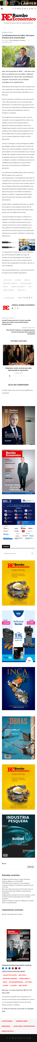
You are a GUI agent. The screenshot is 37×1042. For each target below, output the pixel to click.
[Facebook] (13, 9)
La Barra (13, 985)
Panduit (5, 286)
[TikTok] (16, 968)
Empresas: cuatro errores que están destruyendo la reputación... (18, 369)
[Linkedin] (20, 9)
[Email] (25, 9)
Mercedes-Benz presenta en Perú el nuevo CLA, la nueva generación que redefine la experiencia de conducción (17, 891)
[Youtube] (22, 9)
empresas (27, 280)
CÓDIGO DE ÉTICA (8, 1031)
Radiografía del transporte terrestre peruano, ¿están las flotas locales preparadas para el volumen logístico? (18, 897)
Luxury (5, 985)
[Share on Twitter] (25, 298)
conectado (19, 390)
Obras (5, 982)
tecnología (21, 290)
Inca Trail (22, 975)
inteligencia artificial (10, 283)
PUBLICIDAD (6, 1026)
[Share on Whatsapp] (29, 298)
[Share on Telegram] (31, 298)
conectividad (7, 280)
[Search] (35, 9)
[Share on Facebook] (23, 298)
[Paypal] (32, 9)
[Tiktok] (29, 9)
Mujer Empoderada (16, 982)
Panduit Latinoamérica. (18, 286)
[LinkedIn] (9, 968)
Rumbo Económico (8, 290)
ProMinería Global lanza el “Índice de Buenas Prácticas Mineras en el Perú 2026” (16, 880)
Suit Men (28, 982)
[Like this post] (20, 298)
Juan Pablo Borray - (26, 283)
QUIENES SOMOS (22, 1021)
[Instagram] (18, 9)
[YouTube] (13, 968)
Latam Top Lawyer (10, 975)
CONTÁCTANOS (7, 1021)
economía (18, 280)
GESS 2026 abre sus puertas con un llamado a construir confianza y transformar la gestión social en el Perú (17, 885)
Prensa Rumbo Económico (17, 40)
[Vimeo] (27, 9)
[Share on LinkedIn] (27, 298)
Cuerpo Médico (24, 978)
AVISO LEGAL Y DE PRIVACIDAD (24, 1026)
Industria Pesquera (10, 978)
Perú (30, 286)
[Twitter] (15, 9)
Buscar (4, 863)
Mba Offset (23, 985)
